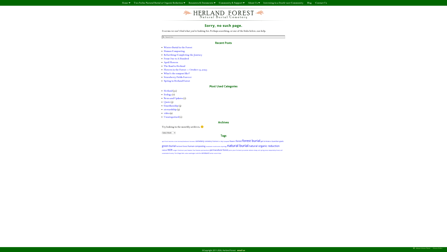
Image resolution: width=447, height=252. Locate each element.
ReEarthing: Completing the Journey (183, 55)
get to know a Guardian (270, 141)
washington (192, 153)
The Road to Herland (174, 66)
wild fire (198, 153)
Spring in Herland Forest (177, 81)
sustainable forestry (168, 153)
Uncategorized (171, 117)
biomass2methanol (183, 141)
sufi (281, 150)
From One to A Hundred (176, 58)
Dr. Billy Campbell (223, 141)
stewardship (170, 109)
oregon (175, 150)
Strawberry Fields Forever (177, 77)
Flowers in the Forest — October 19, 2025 (185, 69)
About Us (253, 3)
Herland (168, 90)
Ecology (168, 94)
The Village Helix (179, 153)
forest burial (251, 140)
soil (259, 150)
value (186, 153)
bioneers (192, 141)
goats (281, 141)
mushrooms (216, 146)
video (166, 113)
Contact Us (321, 3)
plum (234, 150)
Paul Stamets (197, 150)
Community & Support (230, 3)
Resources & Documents (201, 3)
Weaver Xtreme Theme (423, 248)
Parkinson (181, 150)
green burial (169, 146)
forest (239, 141)
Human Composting (174, 51)
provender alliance (247, 150)
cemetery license (211, 141)
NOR (170, 149)
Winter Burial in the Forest (178, 47)
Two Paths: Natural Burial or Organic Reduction (158, 3)
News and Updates (173, 98)
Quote (167, 102)
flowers (232, 141)
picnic (230, 150)
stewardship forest (274, 150)
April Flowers (171, 62)
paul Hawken (188, 150)
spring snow (264, 150)
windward (205, 153)
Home (125, 3)
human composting (196, 146)
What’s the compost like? (177, 73)
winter (212, 153)
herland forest (181, 146)
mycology (224, 146)
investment (209, 146)
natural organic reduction (264, 146)
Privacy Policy (437, 248)
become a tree (173, 141)
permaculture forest (219, 150)
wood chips (217, 153)
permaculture (205, 150)
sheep (255, 150)
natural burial (237, 145)
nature (164, 150)
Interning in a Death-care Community (283, 3)
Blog (309, 3)
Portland (239, 150)
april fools (165, 141)
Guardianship (171, 105)
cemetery (199, 141)
